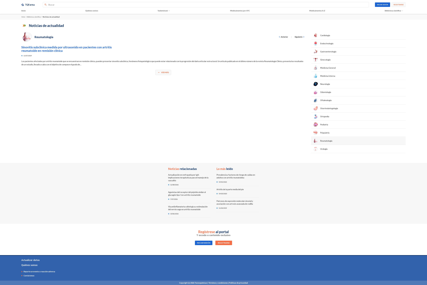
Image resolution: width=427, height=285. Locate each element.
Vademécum (163, 11)
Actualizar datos (30, 260)
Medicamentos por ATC (240, 11)
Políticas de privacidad (238, 283)
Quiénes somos (91, 11)
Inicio (23, 11)
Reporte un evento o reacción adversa (39, 272)
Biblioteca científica (393, 11)
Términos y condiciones (218, 283)
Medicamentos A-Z (317, 11)
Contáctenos (29, 276)
